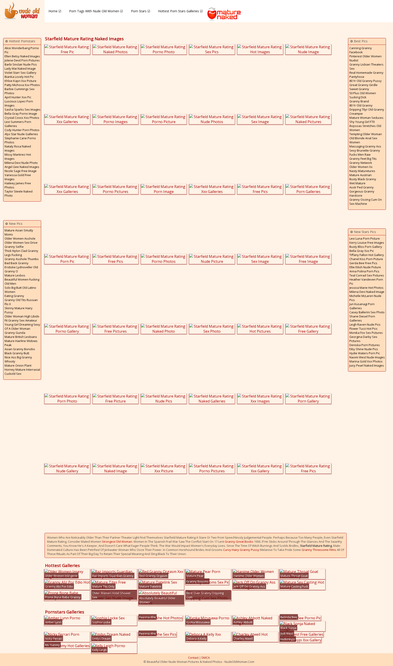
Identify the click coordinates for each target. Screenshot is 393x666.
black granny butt (17, 353)
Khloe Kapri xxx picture (20, 81)
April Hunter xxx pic (18, 97)
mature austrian (360, 175)
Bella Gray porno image (21, 113)
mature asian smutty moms (19, 232)
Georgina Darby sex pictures (363, 339)
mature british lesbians (21, 337)
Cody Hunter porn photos (22, 130)
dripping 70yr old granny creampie (366, 111)
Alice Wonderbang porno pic (22, 50)
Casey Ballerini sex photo (367, 312)
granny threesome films (319, 550)
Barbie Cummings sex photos (20, 91)
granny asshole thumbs (22, 259)
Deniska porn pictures (364, 345)
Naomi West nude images (367, 357)
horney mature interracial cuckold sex (22, 371)
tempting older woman (365, 134)
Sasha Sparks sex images (22, 109)
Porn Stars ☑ (140, 11)
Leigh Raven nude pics (364, 324)
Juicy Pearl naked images (366, 365)
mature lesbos (15, 275)
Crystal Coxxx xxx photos (22, 118)
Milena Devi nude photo (21, 163)
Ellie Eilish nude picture (365, 267)
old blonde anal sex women (363, 140)
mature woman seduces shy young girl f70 (366, 120)
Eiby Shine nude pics (363, 349)
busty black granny (362, 179)
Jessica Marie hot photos (366, 288)
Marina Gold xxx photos (366, 361)
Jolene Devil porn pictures (22, 60)
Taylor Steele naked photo (19, 193)
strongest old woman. (117, 541)
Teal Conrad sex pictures (366, 275)
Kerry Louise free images (366, 243)
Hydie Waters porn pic (364, 353)
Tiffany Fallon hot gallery (366, 255)
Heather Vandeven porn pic (366, 281)
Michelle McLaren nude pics (365, 298)
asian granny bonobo (20, 349)
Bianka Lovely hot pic (19, 77)
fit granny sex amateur (21, 320)
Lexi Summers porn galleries (18, 124)
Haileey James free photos (18, 185)
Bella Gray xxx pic (361, 251)
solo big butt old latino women (20, 290)
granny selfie (14, 247)
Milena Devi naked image (366, 292)
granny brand (359, 101)
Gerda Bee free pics (363, 263)
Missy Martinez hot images (18, 156)
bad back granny (16, 263)
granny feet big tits (363, 159)
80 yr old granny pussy (365, 81)
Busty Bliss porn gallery (365, 247)
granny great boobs (239, 541)
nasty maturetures (362, 171)
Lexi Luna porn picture (364, 238)
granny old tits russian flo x (21, 302)
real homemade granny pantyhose (366, 75)
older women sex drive (21, 243)
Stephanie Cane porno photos (20, 140)
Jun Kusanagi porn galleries (362, 306)
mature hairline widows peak (21, 343)
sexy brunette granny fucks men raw (364, 152)
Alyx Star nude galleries (21, 134)
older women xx (361, 167)
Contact (193, 658)
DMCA (206, 658)
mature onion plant (18, 365)
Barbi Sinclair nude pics (21, 64)
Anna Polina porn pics (364, 271)
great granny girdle (363, 85)
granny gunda (15, 333)
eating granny (14, 296)
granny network (360, 163)
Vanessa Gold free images (18, 177)
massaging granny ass (365, 146)
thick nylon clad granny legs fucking (21, 253)
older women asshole (20, 238)
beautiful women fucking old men (22, 281)
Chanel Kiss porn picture (366, 259)
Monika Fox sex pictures (366, 333)
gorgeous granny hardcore (361, 193)
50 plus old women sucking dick (362, 95)
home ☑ (54, 11)
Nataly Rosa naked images (18, 148)
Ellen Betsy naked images (22, 56)
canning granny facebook (360, 50)
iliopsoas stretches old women (365, 128)
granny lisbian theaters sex (366, 66)
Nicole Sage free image (21, 171)
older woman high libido (22, 316)
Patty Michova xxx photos (22, 85)
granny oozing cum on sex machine (365, 202)
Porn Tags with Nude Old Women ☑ (96, 11)
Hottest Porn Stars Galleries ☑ (180, 11)
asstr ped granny (361, 187)
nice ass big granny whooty (18, 359)
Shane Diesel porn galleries (362, 318)
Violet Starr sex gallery (20, 73)
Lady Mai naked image (20, 68)
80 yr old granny (361, 105)
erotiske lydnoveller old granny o (21, 269)
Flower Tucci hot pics (363, 329)
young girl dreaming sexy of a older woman (22, 326)
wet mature (357, 183)
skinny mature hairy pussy (19, 310)
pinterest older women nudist (365, 58)
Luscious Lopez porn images (19, 103)
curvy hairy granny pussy (241, 550)
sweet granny (359, 89)
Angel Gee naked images (22, 167)
